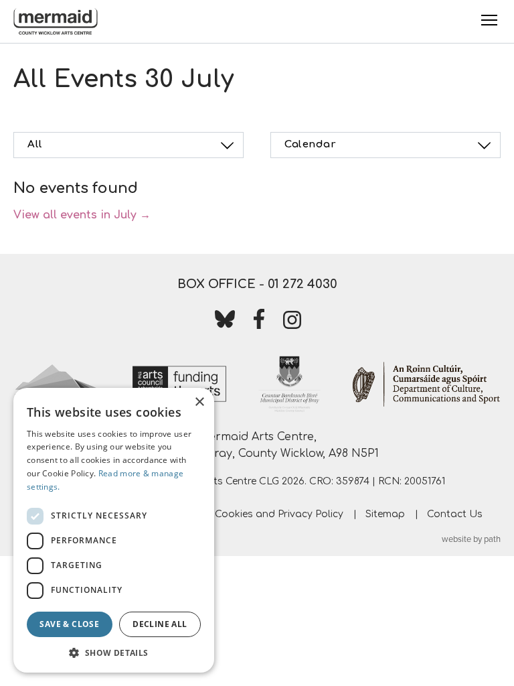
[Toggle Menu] (489, 20)
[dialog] (113, 530)
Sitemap (385, 514)
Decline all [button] (160, 624)
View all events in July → (82, 215)
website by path (471, 539)
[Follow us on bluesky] (225, 321)
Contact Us (455, 514)
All (35, 144)
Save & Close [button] (69, 624)
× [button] (199, 402)
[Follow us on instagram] (292, 322)
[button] (114, 652)
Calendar (310, 144)
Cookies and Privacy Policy (279, 514)
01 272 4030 (302, 284)
